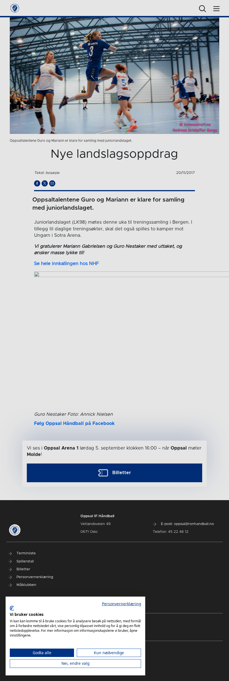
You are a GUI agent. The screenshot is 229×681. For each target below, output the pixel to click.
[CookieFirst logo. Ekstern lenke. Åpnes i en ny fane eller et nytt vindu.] (12, 608)
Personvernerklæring (121, 603)
